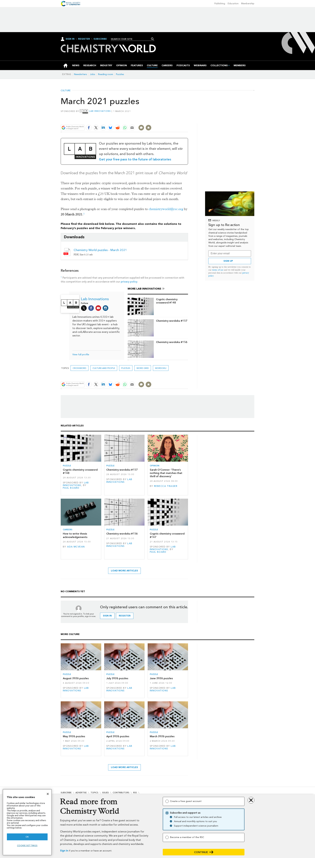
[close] (188, 119)
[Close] (47, 794)
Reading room (105, 74)
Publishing (219, 3)
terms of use (217, 270)
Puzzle (67, 465)
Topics (94, 792)
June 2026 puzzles (161, 678)
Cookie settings (27, 845)
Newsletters (80, 74)
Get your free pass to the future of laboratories (135, 159)
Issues (105, 792)
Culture (66, 90)
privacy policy (129, 281)
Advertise (81, 792)
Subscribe (100, 39)
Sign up (228, 261)
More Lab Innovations (144, 288)
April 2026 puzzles (117, 736)
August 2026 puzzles (76, 678)
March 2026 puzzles (162, 736)
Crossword (79, 368)
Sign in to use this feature (172, 119)
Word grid (142, 368)
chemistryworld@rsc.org (166, 209)
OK (27, 837)
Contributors (121, 792)
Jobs (92, 74)
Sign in (64, 850)
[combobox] (131, 39)
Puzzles (120, 74)
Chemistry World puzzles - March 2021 (100, 250)
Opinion (154, 465)
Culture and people (104, 368)
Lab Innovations (100, 111)
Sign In (70, 39)
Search (152, 39)
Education (233, 3)
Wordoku (160, 368)
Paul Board (71, 488)
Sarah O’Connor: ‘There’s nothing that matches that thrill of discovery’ (166, 473)
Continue (201, 852)
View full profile (80, 354)
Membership (247, 3)
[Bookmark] (148, 128)
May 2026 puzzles (74, 736)
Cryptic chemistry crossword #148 (167, 301)
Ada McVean (76, 546)
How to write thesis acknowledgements (75, 535)
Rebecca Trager (165, 486)
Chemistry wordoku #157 (171, 320)
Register (84, 39)
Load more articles (124, 570)
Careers (67, 529)
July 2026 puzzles (117, 678)
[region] (27, 822)
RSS (135, 792)
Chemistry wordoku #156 (171, 342)
